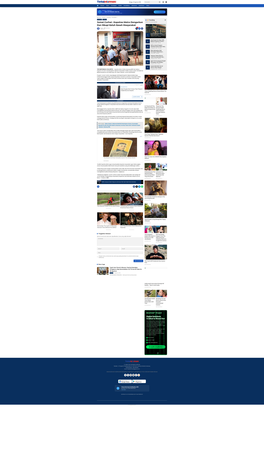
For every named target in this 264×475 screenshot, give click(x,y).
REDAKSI (109, 371)
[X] (128, 376)
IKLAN (156, 371)
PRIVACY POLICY (142, 371)
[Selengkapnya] (165, 20)
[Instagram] (130, 376)
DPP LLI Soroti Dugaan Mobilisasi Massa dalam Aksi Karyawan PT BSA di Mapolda (158, 46)
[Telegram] (139, 186)
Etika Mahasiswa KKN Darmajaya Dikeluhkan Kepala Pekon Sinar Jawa (157, 51)
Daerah (111, 272)
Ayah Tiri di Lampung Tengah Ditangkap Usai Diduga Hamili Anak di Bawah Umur (158, 61)
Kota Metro (99, 19)
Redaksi (101, 28)
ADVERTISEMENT (150, 371)
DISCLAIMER (128, 371)
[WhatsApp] (142, 186)
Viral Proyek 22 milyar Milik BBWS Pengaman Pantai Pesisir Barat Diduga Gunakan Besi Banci (157, 40)
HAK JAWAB (134, 371)
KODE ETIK (113, 371)
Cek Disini (123, 389)
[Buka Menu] (166, 2)
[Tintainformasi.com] (106, 2)
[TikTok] (136, 376)
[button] (159, 2)
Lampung (104, 19)
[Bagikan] (142, 28)
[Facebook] (134, 186)
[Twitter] (137, 186)
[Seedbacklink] (139, 375)
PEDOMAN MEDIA (121, 371)
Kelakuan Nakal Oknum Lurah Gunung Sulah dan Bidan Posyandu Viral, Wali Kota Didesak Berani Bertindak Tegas (157, 56)
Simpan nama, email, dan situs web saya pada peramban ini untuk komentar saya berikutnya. (118, 256)
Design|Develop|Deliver (155, 347)
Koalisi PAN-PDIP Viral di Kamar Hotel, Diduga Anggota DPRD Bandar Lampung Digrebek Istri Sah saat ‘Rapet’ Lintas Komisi (158, 66)
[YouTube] (133, 376)
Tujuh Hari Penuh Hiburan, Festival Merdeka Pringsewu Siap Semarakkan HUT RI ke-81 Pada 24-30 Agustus (126, 269)
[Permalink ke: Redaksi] (98, 28)
